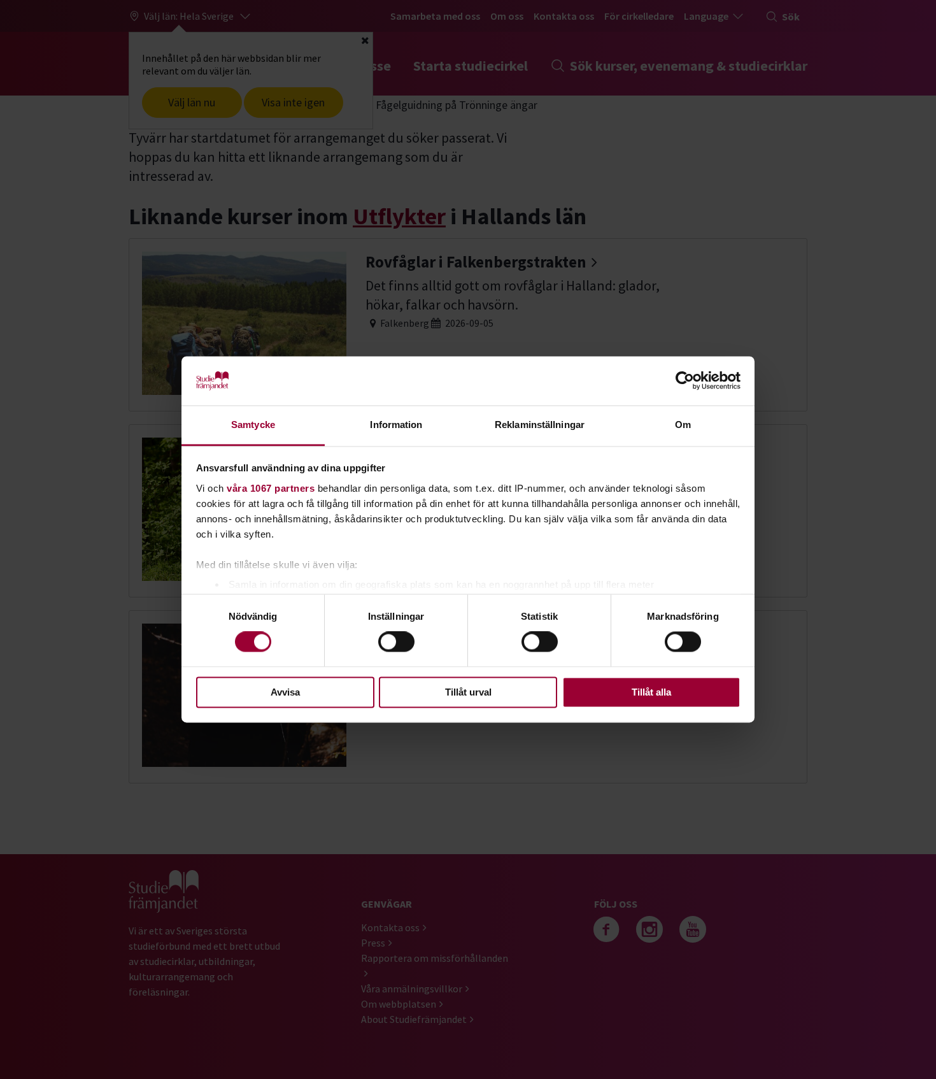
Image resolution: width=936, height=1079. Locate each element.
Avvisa (285, 692)
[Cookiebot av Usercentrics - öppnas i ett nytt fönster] (685, 380)
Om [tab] (683, 424)
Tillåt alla (651, 692)
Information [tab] (396, 424)
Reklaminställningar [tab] (540, 424)
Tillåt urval (468, 692)
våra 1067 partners (271, 488)
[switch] (396, 642)
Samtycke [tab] (253, 424)
